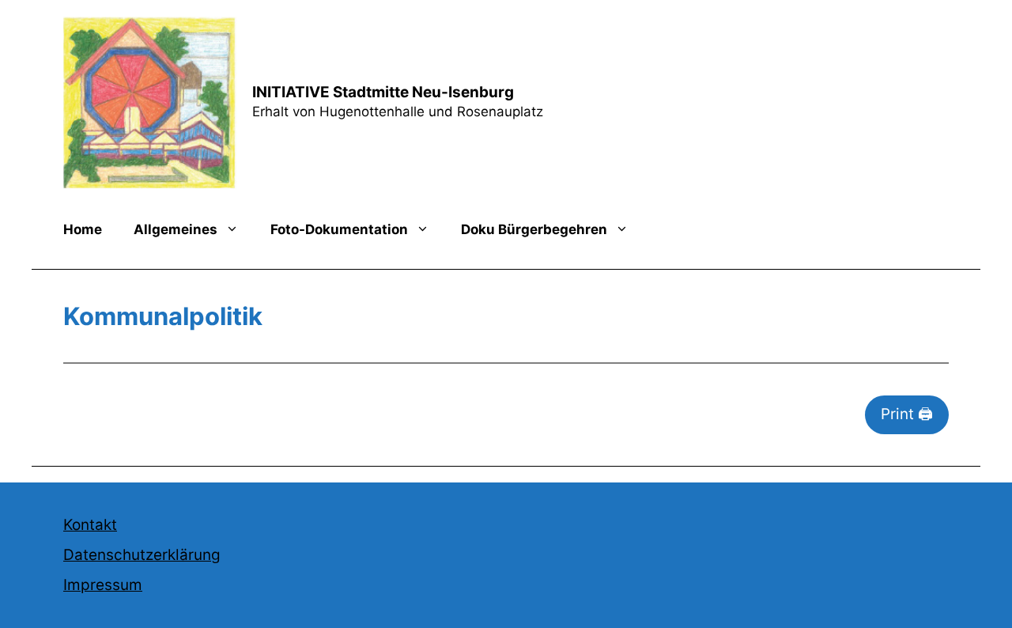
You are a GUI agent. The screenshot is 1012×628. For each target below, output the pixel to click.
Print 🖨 (907, 414)
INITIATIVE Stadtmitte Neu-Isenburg (383, 92)
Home (82, 229)
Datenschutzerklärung (142, 555)
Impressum (102, 585)
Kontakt (90, 525)
